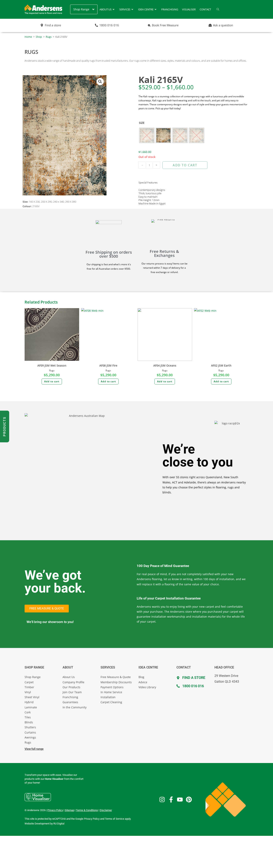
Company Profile (73, 682)
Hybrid (29, 702)
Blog (141, 677)
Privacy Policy (92, 818)
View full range (34, 748)
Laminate (31, 707)
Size (141, 123)
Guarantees (70, 702)
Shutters (30, 727)
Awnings (30, 737)
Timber (29, 687)
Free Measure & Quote (116, 677)
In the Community (75, 707)
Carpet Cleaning (111, 702)
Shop (39, 36)
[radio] (146, 135)
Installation (108, 697)
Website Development (37, 823)
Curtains (30, 732)
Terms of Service (114, 818)
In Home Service (111, 692)
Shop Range (33, 677)
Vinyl (28, 692)
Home (28, 36)
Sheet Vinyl (32, 697)
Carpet (29, 682)
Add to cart (185, 165)
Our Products (71, 687)
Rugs (49, 36)
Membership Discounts (116, 682)
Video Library (147, 687)
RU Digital (58, 823)
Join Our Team (72, 692)
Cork (28, 712)
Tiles (28, 717)
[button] (100, 81)
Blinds (29, 722)
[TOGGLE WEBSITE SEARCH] (218, 9)
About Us (69, 677)
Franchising (70, 697)
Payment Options (112, 687)
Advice (142, 682)
